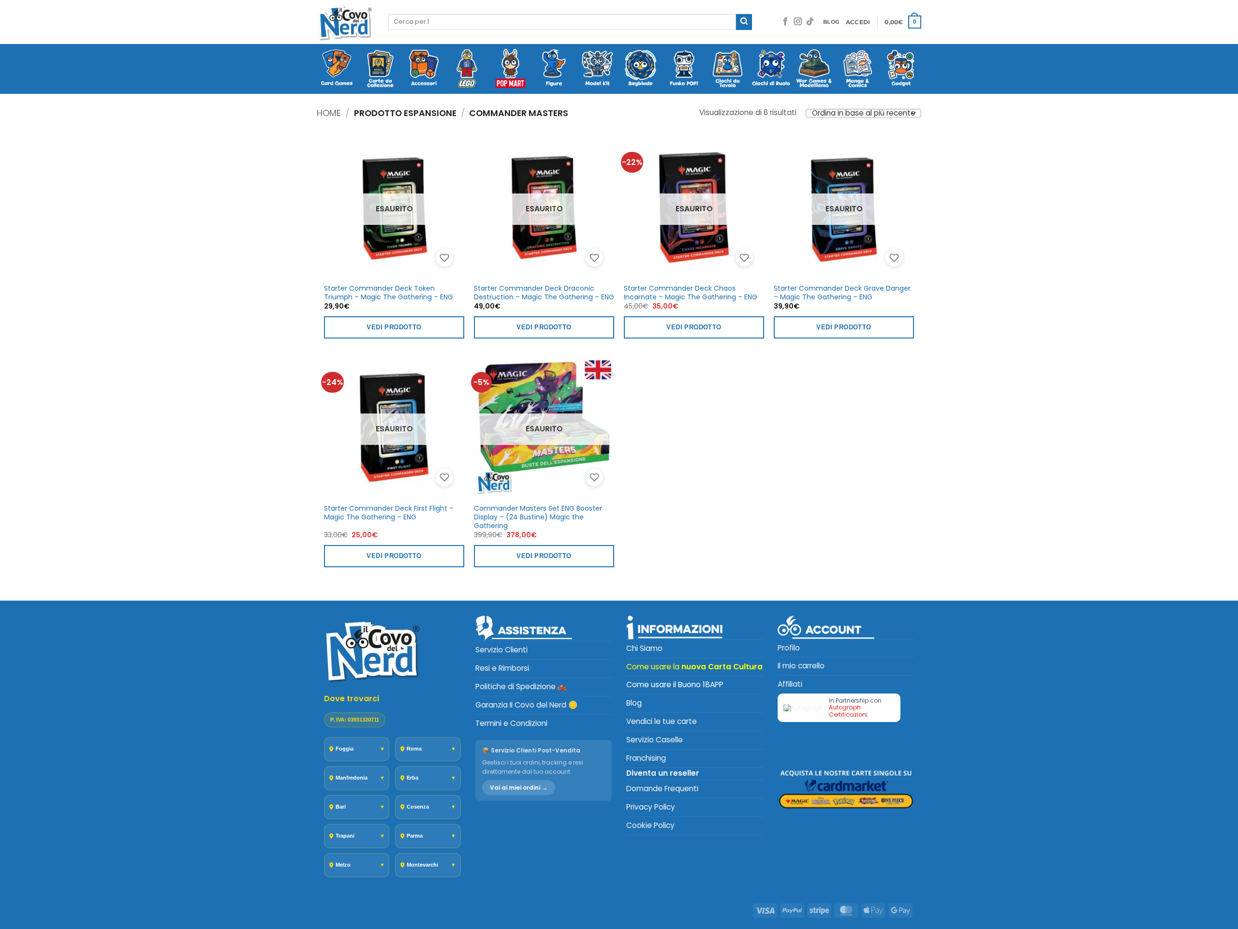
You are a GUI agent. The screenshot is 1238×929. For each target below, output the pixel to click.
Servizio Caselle (654, 740)
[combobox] (562, 21)
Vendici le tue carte (661, 721)
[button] (858, 22)
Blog (634, 703)
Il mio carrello (801, 666)
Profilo (789, 648)
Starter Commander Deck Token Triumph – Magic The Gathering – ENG (388, 292)
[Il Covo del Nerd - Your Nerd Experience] (345, 22)
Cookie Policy (650, 825)
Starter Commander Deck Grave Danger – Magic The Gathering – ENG (842, 292)
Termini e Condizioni (511, 723)
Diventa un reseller (662, 773)
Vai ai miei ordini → (518, 787)
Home (329, 113)
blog (831, 22)
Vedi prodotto (394, 327)
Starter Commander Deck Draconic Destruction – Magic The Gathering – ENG (544, 292)
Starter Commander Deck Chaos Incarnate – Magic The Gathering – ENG (690, 292)
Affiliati (790, 684)
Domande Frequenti (662, 788)
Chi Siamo (644, 648)
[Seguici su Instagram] (798, 22)
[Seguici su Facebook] (785, 22)
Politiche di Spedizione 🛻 (521, 686)
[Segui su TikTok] (810, 22)
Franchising (646, 758)
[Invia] (744, 22)
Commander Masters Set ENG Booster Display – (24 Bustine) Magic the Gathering (538, 517)
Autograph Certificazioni (848, 710)
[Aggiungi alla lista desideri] (444, 258)
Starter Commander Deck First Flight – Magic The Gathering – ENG (389, 512)
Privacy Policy (650, 807)
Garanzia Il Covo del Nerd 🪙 (526, 705)
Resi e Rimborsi (502, 668)
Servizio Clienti (501, 650)
